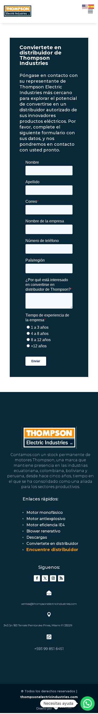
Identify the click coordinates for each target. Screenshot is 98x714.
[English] (85, 6)
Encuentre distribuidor (52, 549)
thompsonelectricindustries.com (49, 697)
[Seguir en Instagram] (53, 578)
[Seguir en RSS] (61, 578)
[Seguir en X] (45, 578)
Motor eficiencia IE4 (45, 525)
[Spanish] (91, 6)
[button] (87, 703)
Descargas (36, 537)
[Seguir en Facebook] (37, 578)
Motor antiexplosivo (45, 518)
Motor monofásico (44, 512)
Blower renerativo (43, 531)
